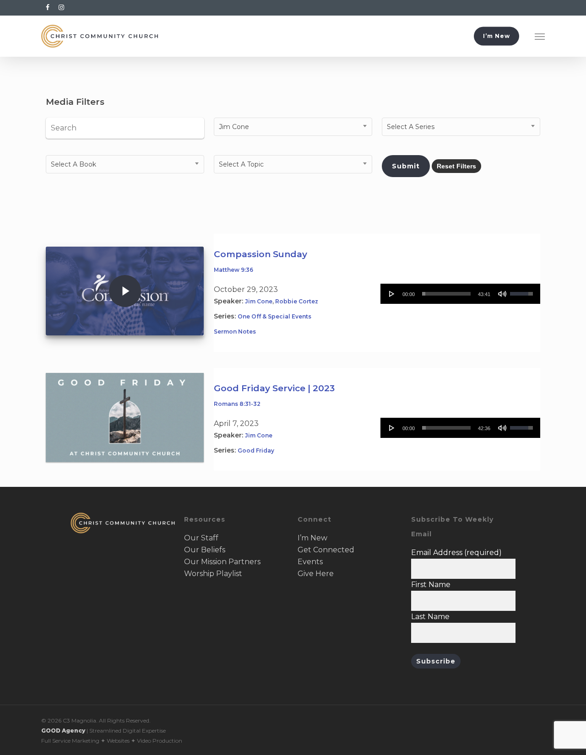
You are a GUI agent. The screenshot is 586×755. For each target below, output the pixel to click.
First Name (430, 584)
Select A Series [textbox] (410, 127)
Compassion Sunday (260, 254)
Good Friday (256, 450)
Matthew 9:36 (233, 269)
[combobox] (293, 127)
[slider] (446, 294)
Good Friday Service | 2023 (274, 388)
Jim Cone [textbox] (234, 127)
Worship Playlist (213, 573)
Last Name (430, 616)
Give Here (316, 573)
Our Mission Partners (222, 561)
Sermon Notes (235, 331)
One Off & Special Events (274, 316)
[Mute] (502, 293)
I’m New (312, 538)
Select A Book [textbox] (73, 164)
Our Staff (201, 538)
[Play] (392, 293)
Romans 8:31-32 (237, 403)
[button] (540, 36)
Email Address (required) (456, 552)
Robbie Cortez (296, 301)
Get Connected (326, 549)
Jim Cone (258, 301)
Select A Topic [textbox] (241, 164)
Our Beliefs (204, 549)
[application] (460, 294)
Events (310, 561)
